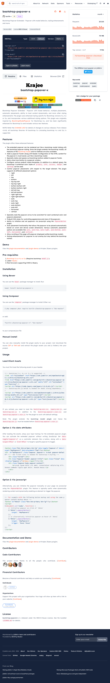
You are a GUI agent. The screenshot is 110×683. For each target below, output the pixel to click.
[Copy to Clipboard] (63, 46)
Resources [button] (78, 3)
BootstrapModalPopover (21, 121)
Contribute (61, 561)
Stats (53, 3)
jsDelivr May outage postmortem (13, 677)
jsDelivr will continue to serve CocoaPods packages (18, 674)
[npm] (60, 11)
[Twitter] (104, 3)
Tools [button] (68, 3)
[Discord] (108, 3)
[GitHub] (100, 3)
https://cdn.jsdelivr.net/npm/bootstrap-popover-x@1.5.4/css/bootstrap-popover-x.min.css (45, 56)
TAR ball (17, 345)
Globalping (91, 3)
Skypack (49, 655)
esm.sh (56, 655)
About (23, 651)
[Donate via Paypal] (20, 99)
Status (66, 651)
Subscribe (102, 640)
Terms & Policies (76, 651)
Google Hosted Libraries (28, 655)
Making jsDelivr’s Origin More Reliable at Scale (17, 670)
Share (89, 72)
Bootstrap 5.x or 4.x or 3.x (16, 259)
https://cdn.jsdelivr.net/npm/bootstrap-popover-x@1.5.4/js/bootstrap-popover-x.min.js (44, 48)
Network (45, 3)
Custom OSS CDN (55, 651)
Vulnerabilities (35, 29)
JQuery (14, 261)
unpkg (41, 655)
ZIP (9, 345)
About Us (36, 3)
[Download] (65, 11)
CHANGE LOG (20, 128)
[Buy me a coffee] (43, 99)
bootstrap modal (24, 152)
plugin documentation (17, 248)
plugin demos (34, 248)
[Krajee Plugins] (34, 85)
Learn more (25, 66)
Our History (31, 651)
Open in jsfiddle (11, 66)
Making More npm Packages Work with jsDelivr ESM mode (75, 670)
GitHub (15, 655)
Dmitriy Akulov (17, 637)
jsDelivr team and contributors (24, 635)
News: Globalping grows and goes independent (71, 674)
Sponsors (60, 3)
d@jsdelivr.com (90, 651)
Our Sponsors (42, 651)
